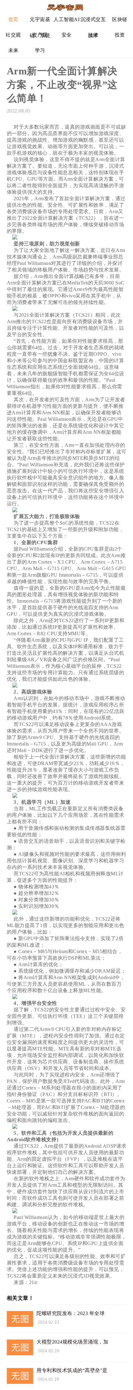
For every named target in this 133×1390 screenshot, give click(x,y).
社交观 (13, 34)
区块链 (119, 19)
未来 (13, 50)
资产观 (40, 34)
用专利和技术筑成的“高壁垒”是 (72, 1370)
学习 (40, 50)
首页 (13, 19)
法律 (93, 34)
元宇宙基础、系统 (40, 22)
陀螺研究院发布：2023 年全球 (70, 1313)
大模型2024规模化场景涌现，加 (72, 1341)
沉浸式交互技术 (93, 22)
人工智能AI (66, 19)
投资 (120, 34)
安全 (67, 34)
